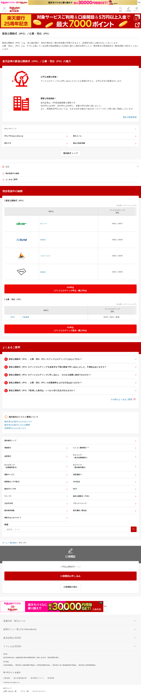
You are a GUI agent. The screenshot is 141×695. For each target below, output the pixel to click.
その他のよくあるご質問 (121, 399)
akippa (43, 272)
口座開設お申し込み (70, 576)
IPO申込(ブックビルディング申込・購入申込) (70, 288)
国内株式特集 (9, 510)
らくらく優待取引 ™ (81, 448)
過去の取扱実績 (130, 117)
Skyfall (42, 240)
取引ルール (77, 136)
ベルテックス (45, 256)
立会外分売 (8, 503)
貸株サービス (9, 474)
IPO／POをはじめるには (13, 136)
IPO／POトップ (10, 129)
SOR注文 (76, 482)
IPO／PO (7, 496)
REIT (75, 489)
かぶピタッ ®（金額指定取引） (11, 466)
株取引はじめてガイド (12, 518)
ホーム (4, 543)
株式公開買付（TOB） (81, 496)
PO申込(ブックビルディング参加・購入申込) (70, 329)
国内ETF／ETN (10, 489)
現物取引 (7, 448)
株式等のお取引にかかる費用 (17, 425)
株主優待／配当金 (80, 510)
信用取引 (7, 456)
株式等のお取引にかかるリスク (18, 421)
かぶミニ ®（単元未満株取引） (80, 456)
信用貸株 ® (77, 474)
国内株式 (13, 543)
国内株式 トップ (70, 153)
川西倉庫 (25, 317)
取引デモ (7, 143)
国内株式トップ (10, 440)
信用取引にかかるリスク (15, 428)
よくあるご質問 (11, 179)
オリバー (43, 224)
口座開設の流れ (70, 587)
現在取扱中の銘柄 (12, 173)
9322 (13, 317)
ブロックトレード (80, 503)
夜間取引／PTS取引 (12, 482)
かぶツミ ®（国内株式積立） (80, 466)
